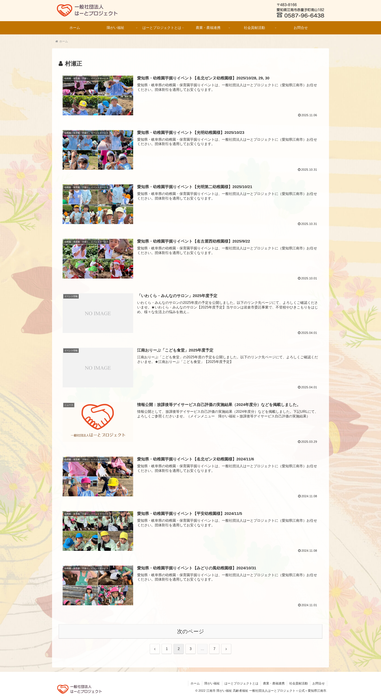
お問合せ (318, 683)
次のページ (190, 631)
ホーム (195, 683)
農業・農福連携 (274, 683)
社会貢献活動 (298, 683)
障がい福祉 (212, 683)
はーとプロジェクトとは (241, 683)
